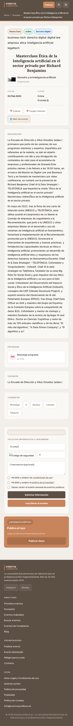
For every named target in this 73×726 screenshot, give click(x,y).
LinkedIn (50, 404)
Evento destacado (13, 652)
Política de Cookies (14, 700)
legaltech (14, 48)
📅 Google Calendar (35, 111)
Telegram (14, 412)
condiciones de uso (42, 477)
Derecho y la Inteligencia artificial (36, 77)
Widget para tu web (14, 657)
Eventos (16, 15)
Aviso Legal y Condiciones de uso (21, 678)
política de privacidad (42, 482)
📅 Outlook (15, 111)
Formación (9, 609)
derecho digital (36, 37)
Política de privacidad (15, 689)
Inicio (6, 15)
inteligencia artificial (40, 42)
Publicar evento (12, 646)
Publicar (49, 5)
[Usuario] (59, 5)
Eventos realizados (14, 614)
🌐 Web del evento (19, 119)
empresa (13, 42)
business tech (17, 37)
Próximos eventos (13, 603)
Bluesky (36, 404)
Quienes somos (12, 683)
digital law (53, 37)
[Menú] (66, 5)
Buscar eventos (12, 620)
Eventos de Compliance (16, 626)
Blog (6, 631)
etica (23, 42)
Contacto (9, 663)
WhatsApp (15, 404)
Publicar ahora (36, 541)
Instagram (11, 587)
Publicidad (9, 694)
